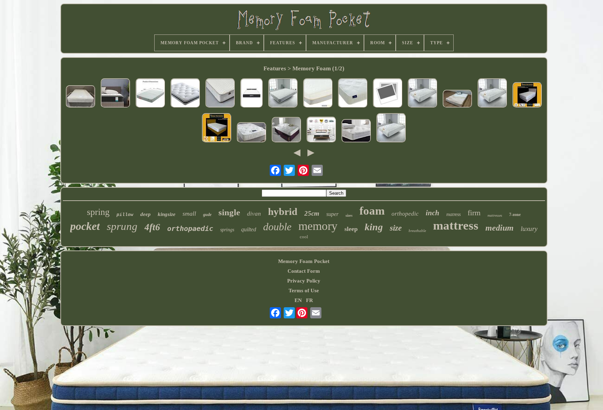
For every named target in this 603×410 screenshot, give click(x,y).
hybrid (282, 211)
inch (432, 213)
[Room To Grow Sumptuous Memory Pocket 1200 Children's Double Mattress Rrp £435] (220, 93)
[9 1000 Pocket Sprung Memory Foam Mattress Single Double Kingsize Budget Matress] (353, 93)
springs (227, 229)
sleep (351, 228)
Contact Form (304, 271)
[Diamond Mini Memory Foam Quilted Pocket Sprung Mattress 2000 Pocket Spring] (283, 93)
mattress (455, 225)
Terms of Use (304, 290)
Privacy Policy (303, 281)
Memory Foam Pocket (303, 261)
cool (304, 236)
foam (372, 210)
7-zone (515, 214)
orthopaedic (190, 228)
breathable (417, 231)
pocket (85, 226)
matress (453, 214)
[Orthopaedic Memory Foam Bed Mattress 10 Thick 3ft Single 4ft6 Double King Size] (150, 93)
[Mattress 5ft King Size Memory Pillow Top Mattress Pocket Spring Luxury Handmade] (251, 133)
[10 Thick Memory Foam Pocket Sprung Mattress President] (387, 93)
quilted (248, 229)
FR (309, 300)
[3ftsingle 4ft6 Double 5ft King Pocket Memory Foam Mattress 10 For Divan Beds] (457, 99)
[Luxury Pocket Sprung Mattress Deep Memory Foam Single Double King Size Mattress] (216, 128)
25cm (311, 213)
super (332, 214)
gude (207, 214)
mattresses (494, 215)
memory (317, 225)
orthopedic (405, 213)
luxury (529, 228)
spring (98, 212)
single (229, 212)
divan (254, 213)
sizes (348, 215)
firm (474, 212)
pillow (125, 214)
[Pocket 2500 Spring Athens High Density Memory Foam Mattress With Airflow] (185, 93)
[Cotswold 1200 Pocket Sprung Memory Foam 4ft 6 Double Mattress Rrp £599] (80, 97)
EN (298, 300)
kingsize (167, 214)
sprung (122, 226)
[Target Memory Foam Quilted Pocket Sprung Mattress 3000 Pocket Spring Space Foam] (422, 93)
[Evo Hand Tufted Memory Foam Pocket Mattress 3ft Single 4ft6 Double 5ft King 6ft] (286, 130)
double (277, 226)
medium (499, 227)
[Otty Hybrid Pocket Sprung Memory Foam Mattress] (321, 130)
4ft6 (152, 227)
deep (145, 214)
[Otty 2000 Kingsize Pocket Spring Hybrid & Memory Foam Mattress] (251, 93)
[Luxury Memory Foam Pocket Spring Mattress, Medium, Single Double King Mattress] (527, 95)
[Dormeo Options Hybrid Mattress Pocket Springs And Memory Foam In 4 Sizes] (318, 93)
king (374, 227)
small (189, 213)
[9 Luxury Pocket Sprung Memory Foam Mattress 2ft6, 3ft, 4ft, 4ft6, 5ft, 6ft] (356, 131)
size (396, 228)
